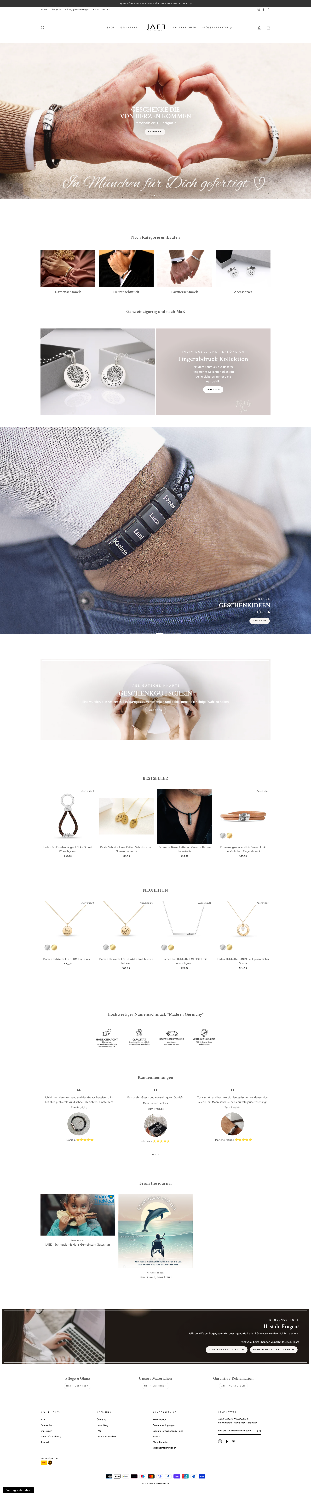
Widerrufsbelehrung (51, 1436)
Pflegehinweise (160, 1442)
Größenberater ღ (217, 28)
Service (156, 1436)
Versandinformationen (164, 1448)
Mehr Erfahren (77, 1385)
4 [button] (159, 195)
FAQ (99, 1431)
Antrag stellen (233, 1385)
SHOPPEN (155, 710)
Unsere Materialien (106, 1436)
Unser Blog (102, 1425)
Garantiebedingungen (164, 1425)
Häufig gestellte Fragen (77, 10)
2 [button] (154, 196)
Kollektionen (184, 28)
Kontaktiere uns (101, 10)
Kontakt (44, 1442)
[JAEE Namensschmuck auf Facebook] (227, 1441)
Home (43, 10)
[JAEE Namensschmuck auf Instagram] (220, 1441)
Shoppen (213, 389)
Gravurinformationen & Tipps (168, 1431)
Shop (111, 28)
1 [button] (152, 196)
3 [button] (157, 196)
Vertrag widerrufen (18, 1490)
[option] (155, 3)
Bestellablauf (159, 1420)
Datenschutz (47, 1425)
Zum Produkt (79, 1107)
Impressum (46, 1431)
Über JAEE (56, 10)
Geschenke (129, 28)
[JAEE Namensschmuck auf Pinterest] (234, 1441)
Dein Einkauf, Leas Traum (155, 1277)
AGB (42, 1420)
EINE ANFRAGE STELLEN (226, 1349)
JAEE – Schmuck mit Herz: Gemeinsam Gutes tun (77, 1244)
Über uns (101, 1420)
